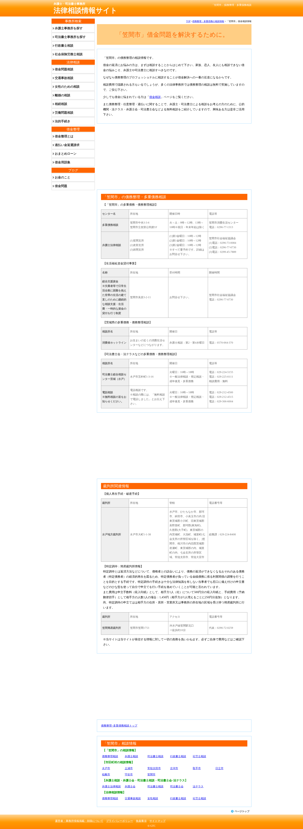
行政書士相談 (178, 756)
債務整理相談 (110, 756)
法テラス (198, 786)
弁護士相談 (131, 756)
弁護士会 (130, 786)
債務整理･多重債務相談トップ (119, 725)
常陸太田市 (154, 768)
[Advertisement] (174, 156)
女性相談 (152, 798)
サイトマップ (157, 820)
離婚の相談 (62, 95)
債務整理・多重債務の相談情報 (208, 21)
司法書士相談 (155, 756)
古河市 (174, 768)
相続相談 (61, 104)
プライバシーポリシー (119, 820)
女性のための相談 (67, 86)
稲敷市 (106, 774)
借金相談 (155, 97)
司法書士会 (176, 786)
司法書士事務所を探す (70, 37)
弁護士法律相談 (111, 786)
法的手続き (62, 121)
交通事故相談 (133, 798)
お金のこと (62, 177)
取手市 (197, 768)
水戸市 (106, 768)
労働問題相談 (64, 112)
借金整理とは (64, 136)
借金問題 (61, 186)
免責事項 (141, 820)
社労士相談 (199, 756)
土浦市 (129, 768)
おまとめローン (65, 153)
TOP (188, 21)
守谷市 (129, 774)
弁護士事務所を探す (69, 28)
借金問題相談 (64, 69)
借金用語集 (62, 162)
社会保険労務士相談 (69, 54)
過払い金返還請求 (67, 145)
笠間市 (151, 774)
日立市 (219, 768)
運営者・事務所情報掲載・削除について (79, 820)
